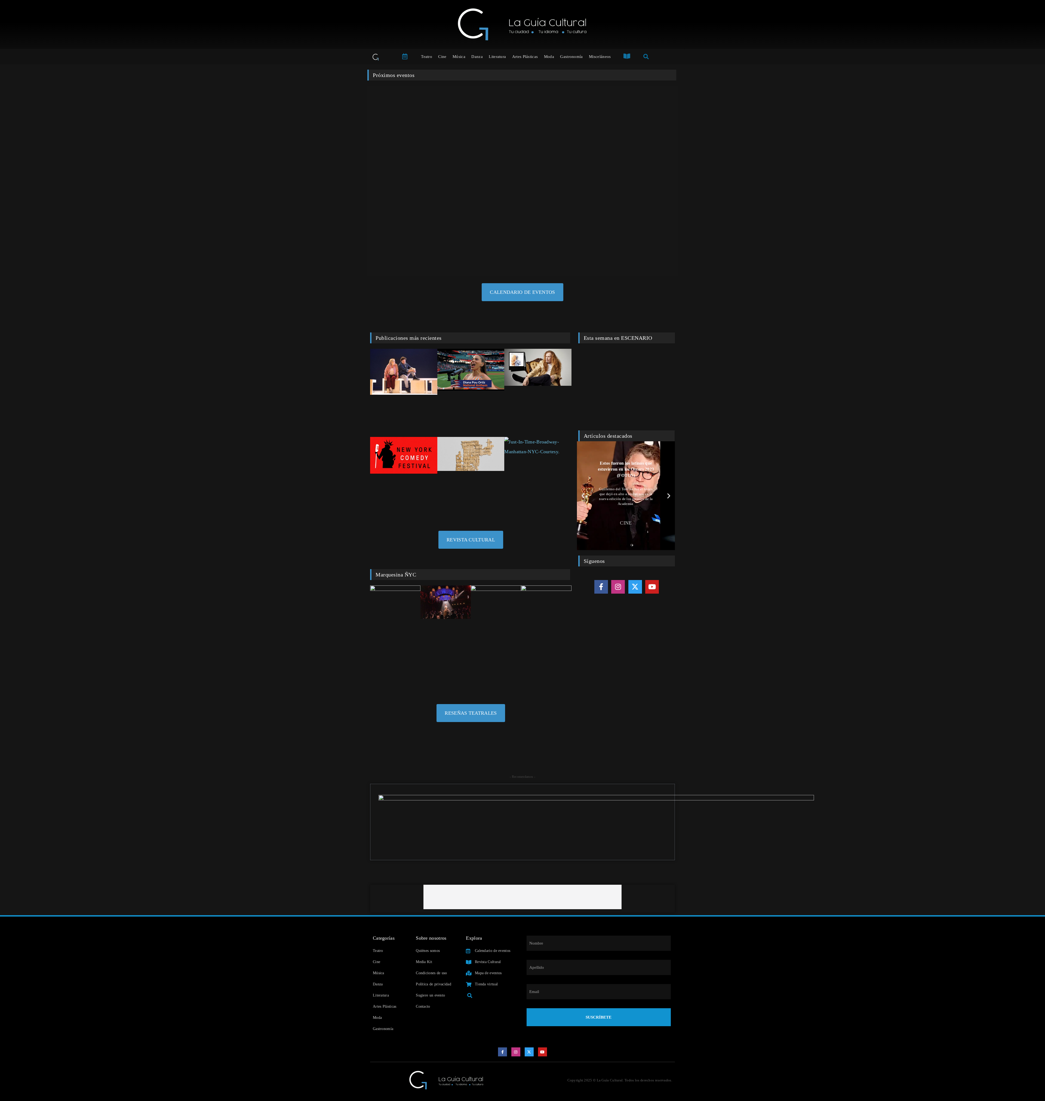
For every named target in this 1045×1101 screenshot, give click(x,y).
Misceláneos (600, 56)
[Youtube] (652, 587)
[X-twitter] (635, 587)
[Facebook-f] (601, 587)
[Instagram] (618, 587)
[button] (583, 495)
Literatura (497, 56)
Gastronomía (571, 56)
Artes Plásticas (525, 56)
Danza (477, 56)
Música (459, 56)
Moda (549, 56)
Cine (442, 56)
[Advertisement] (522, 897)
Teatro (426, 56)
